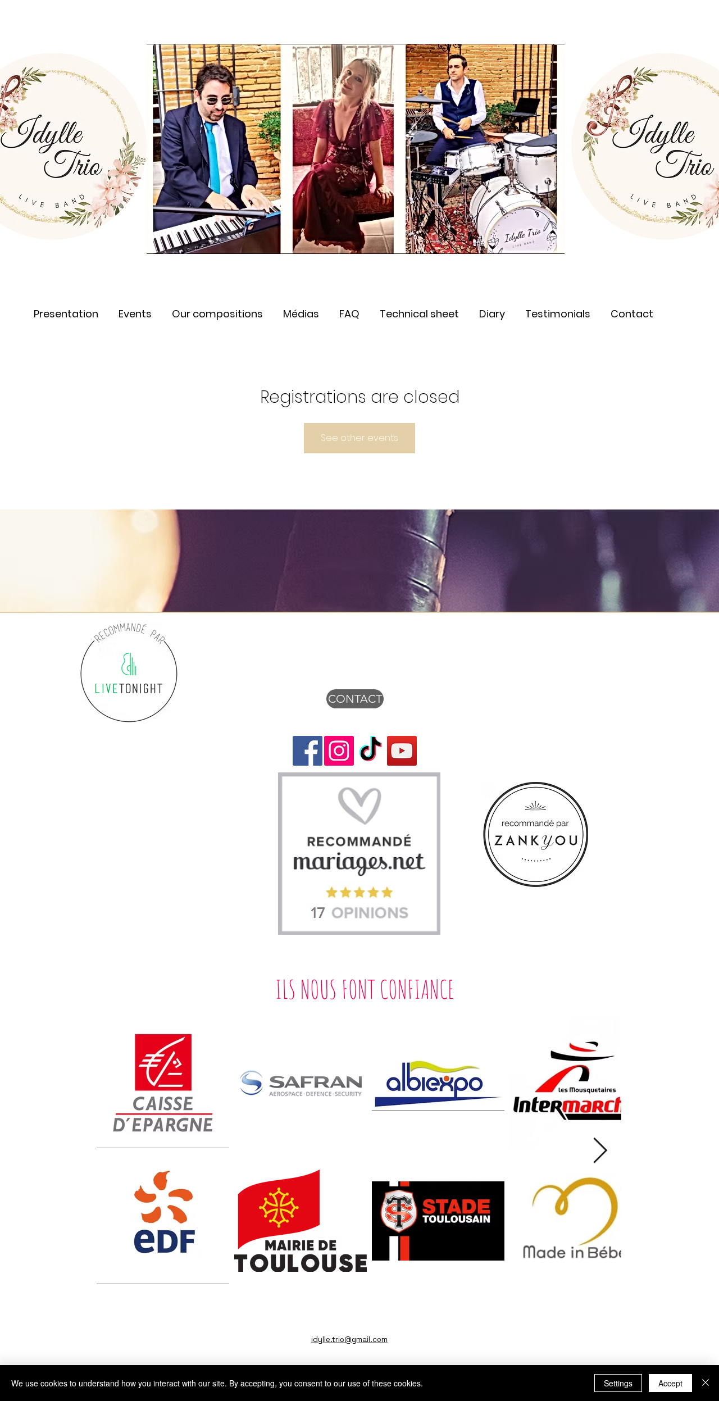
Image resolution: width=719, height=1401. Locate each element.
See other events (359, 437)
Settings (618, 1383)
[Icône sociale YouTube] (402, 751)
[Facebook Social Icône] (307, 751)
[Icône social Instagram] (339, 751)
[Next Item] (600, 1151)
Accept (670, 1383)
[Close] (705, 1383)
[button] (301, 308)
